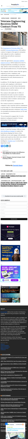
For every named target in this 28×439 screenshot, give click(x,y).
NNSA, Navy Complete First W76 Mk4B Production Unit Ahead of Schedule (13, 417)
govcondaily (6, 395)
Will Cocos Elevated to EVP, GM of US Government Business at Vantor (13, 386)
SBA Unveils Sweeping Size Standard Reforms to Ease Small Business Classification (13, 399)
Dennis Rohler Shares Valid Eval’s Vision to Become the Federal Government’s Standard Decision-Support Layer (14, 184)
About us (2, 344)
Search (24, 196)
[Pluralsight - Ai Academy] (10, 232)
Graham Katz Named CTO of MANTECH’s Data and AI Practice (14, 358)
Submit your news (4, 348)
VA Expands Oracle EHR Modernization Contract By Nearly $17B (14, 382)
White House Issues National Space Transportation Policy (14, 409)
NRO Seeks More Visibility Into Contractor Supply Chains (13, 413)
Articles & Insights (5, 345)
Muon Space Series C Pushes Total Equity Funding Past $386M (13, 378)
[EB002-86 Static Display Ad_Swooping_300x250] (10, 253)
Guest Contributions (5, 346)
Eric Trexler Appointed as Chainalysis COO (11, 375)
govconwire (6, 354)
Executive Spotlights (16, 180)
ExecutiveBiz (4, 312)
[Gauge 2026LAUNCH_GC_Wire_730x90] (14, 11)
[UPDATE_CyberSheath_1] (10, 294)
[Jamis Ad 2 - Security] (10, 273)
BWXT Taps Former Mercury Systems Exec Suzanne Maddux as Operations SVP (14, 372)
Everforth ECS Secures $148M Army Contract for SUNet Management (13, 368)
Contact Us (3, 349)
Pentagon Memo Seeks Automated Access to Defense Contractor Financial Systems (12, 405)
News (24, 180)
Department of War (10, 173)
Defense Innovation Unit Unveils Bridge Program (13, 402)
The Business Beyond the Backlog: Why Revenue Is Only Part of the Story (13, 389)
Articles (3, 173)
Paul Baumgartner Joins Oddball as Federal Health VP (13, 364)
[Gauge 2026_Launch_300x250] (15, 430)
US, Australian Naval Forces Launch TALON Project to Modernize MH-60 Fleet (14, 420)
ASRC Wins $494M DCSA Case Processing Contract (13, 361)
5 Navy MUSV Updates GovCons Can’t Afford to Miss (13, 176)
